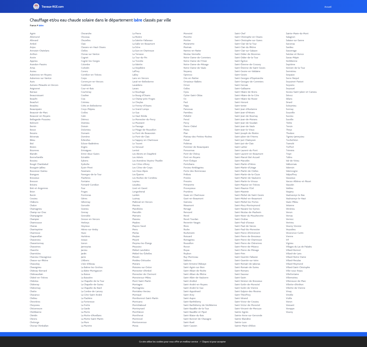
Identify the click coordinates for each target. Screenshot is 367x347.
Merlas (135, 233)
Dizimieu (85, 122)
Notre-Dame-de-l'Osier (195, 61)
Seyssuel (290, 88)
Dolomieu (86, 129)
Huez (83, 233)
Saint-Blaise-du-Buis (194, 315)
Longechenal (138, 191)
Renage (187, 208)
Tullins (289, 157)
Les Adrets (137, 157)
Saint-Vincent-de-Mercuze (248, 308)
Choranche (86, 33)
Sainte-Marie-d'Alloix (245, 325)
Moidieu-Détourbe (141, 260)
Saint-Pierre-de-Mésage (247, 250)
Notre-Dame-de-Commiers (197, 57)
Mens (135, 229)
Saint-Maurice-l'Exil (244, 188)
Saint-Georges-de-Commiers (249, 81)
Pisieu (186, 129)
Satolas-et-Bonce (295, 54)
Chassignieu (35, 267)
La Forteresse (87, 301)
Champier (34, 219)
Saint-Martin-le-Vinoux (246, 181)
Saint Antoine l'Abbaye (195, 263)
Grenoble (85, 215)
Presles (187, 178)
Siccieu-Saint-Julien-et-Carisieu (301, 92)
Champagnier (36, 215)
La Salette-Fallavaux (142, 40)
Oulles (187, 88)
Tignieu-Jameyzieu (295, 136)
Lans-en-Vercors (140, 78)
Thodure (290, 133)
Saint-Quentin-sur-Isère (246, 260)
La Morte (85, 312)
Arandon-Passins (38, 64)
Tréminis (290, 150)
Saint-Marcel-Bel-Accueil (247, 157)
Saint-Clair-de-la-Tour (246, 43)
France (33, 25)
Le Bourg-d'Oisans (141, 95)
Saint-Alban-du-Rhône (195, 274)
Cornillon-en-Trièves (91, 74)
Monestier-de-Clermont (144, 274)
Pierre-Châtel (190, 126)
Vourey (289, 312)
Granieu (85, 208)
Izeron (84, 243)
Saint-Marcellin (242, 160)
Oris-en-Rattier (191, 78)
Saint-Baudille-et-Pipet (195, 312)
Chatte (33, 291)
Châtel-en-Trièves (39, 277)
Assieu (33, 71)
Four (83, 188)
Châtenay (34, 284)
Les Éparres (138, 174)
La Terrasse (138, 54)
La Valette (137, 64)
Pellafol (187, 116)
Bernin (33, 126)
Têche (289, 122)
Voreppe (290, 308)
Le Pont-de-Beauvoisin (143, 133)
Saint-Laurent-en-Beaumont (249, 153)
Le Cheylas (137, 102)
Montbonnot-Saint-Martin (145, 298)
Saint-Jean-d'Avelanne (246, 109)
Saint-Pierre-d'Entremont (247, 233)
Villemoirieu (292, 277)
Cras (83, 98)
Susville (289, 119)
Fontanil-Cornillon (90, 184)
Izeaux (84, 239)
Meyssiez (136, 246)
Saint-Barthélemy (192, 301)
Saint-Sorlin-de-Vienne (246, 288)
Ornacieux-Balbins (193, 81)
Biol (32, 143)
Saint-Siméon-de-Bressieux (248, 281)
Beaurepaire (36, 109)
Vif (287, 239)
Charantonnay (37, 243)
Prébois (187, 174)
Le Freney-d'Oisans (142, 105)
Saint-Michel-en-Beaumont (248, 198)
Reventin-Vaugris (192, 222)
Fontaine (85, 181)
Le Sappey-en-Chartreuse (145, 140)
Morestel (188, 33)
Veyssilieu (291, 229)
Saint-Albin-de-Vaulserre (196, 277)
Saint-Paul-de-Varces (245, 226)
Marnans (136, 215)
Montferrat (137, 315)
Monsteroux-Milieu (141, 277)
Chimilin (33, 315)
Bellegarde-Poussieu (40, 119)
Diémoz (85, 119)
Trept (288, 153)
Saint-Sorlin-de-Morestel (247, 284)
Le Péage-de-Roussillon (144, 129)
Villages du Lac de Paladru (299, 246)
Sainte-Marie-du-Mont (297, 33)
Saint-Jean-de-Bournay (246, 116)
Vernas (289, 215)
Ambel (33, 43)
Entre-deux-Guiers (90, 153)
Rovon (187, 246)
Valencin (290, 167)
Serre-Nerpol (292, 78)
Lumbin (135, 195)
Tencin (289, 126)
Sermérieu (291, 71)
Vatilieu (289, 188)
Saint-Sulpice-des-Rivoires (248, 291)
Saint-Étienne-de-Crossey (248, 64)
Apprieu (34, 61)
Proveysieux (190, 188)
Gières (84, 198)
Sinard (289, 102)
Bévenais (34, 136)
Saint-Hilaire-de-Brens (246, 92)
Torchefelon (292, 140)
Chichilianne (35, 312)
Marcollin (136, 212)
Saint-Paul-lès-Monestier (247, 229)
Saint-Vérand (241, 298)
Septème (290, 64)
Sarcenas (290, 43)
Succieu (289, 116)
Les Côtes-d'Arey (141, 164)
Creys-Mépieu (88, 109)
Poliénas (188, 143)
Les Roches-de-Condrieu (144, 178)
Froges (84, 191)
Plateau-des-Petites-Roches (198, 136)
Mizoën (135, 257)
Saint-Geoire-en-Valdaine (247, 71)
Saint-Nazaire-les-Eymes (247, 208)
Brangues (34, 174)
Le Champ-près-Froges (143, 98)
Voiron (289, 301)
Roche (187, 229)
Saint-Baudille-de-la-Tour (196, 308)
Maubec (136, 222)
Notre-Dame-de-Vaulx (195, 67)
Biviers (33, 147)
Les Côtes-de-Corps (142, 167)
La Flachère (86, 298)
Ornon (187, 85)
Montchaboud (139, 305)
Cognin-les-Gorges (90, 61)
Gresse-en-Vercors (90, 219)
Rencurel (188, 212)
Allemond (35, 37)
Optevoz (188, 74)
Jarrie (83, 257)
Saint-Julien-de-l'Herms (246, 136)
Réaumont (189, 205)
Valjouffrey (291, 174)
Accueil (327, 6)
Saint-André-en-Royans (196, 284)
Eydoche (85, 164)
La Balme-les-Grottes (92, 267)
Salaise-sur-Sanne (295, 40)
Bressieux (34, 178)
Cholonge (34, 322)
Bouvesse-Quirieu (38, 171)
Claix (83, 43)
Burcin (33, 195)
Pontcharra (189, 164)
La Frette (85, 305)
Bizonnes (34, 150)
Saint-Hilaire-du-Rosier (246, 98)
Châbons (34, 202)
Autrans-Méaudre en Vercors (44, 85)
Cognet (84, 57)
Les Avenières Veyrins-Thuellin (147, 160)
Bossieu (33, 160)
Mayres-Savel (139, 226)
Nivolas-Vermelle (192, 54)
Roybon (187, 253)
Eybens (84, 160)
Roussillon (189, 243)
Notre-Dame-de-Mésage (196, 64)
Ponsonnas (189, 150)
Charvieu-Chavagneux (40, 257)
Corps (84, 78)
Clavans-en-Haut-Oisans (93, 47)
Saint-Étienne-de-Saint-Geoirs (250, 67)
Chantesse (35, 233)
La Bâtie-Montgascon (91, 270)
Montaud (136, 294)
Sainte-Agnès (241, 312)
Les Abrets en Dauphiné (144, 153)
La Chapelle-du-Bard (91, 288)
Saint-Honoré (241, 102)
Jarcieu (84, 250)
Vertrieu (290, 222)
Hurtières (85, 236)
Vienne (289, 236)
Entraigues (86, 150)
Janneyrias (86, 246)
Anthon (33, 54)
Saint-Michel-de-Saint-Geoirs (249, 195)
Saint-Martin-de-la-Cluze (247, 174)
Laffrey (135, 71)
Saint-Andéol (190, 281)
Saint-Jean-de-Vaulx (245, 126)
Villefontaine (292, 274)
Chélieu (33, 298)
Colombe (85, 64)
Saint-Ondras (241, 219)
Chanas (33, 226)
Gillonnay (85, 202)
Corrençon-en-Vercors (92, 81)
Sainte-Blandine (243, 318)
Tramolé (290, 143)
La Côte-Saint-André (91, 294)
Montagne (137, 284)
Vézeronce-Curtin (294, 233)
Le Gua (135, 112)
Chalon (33, 205)
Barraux (33, 92)
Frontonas (86, 195)
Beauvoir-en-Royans (40, 116)
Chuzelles (86, 40)
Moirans (136, 263)
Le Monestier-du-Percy (143, 119)
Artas (32, 67)
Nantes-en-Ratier (192, 50)
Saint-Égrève (241, 61)
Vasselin (290, 184)
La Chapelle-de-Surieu (92, 284)
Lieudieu (136, 184)
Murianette (189, 43)
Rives (186, 226)
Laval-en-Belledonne (143, 81)
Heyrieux (85, 226)
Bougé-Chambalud (39, 164)
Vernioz (289, 219)
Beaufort (34, 102)
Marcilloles (137, 208)
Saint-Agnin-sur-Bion (194, 267)
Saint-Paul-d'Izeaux (244, 222)
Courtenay (86, 92)
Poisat (187, 140)
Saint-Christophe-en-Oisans (248, 37)
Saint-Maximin (242, 191)
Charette (34, 250)
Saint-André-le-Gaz (193, 288)
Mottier (187, 40)
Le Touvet (137, 143)
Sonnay (289, 109)
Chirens (33, 318)
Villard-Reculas (293, 260)
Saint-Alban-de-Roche (195, 270)
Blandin (33, 153)
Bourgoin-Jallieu (37, 167)
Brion (32, 191)
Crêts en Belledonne (91, 105)
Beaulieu (34, 105)
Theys (289, 129)
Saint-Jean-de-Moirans (246, 119)
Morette (188, 37)
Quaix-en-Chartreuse (194, 195)
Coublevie (86, 85)
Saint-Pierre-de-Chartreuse (248, 239)
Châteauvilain (36, 274)
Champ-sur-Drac (38, 212)
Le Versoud (137, 147)
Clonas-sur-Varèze (90, 54)
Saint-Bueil (189, 322)
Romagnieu (189, 239)
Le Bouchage (138, 92)
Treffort (290, 147)
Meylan (136, 236)
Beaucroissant (37, 95)
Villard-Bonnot (293, 250)
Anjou (33, 47)
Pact (186, 102)
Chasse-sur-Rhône (39, 260)
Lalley (135, 74)
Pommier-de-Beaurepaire (196, 147)
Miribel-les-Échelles (142, 253)
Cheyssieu (35, 305)
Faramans (85, 171)
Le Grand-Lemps (140, 109)
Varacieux (290, 178)
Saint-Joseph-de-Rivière (247, 133)
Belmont (34, 122)
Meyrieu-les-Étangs (142, 243)
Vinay (289, 291)
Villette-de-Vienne (295, 288)
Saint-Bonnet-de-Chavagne (197, 318)
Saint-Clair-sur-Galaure (246, 50)
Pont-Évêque (190, 160)
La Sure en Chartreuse (143, 50)
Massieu (136, 219)
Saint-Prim (240, 253)
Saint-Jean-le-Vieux (244, 129)
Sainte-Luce (241, 322)
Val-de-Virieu (292, 160)
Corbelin (85, 67)
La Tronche (137, 61)
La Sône (136, 47)
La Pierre (136, 33)
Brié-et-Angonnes (39, 188)
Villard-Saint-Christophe (298, 267)
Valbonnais (291, 164)
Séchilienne (291, 61)
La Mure (85, 322)
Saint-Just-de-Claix (244, 143)
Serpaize (290, 74)
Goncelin (85, 205)
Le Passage (138, 126)
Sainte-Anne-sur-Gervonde (248, 315)
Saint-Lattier (241, 147)
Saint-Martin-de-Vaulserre (248, 178)
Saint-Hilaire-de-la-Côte (247, 95)
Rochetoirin (189, 233)
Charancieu (35, 239)
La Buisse (85, 274)
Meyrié (135, 239)
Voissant (290, 305)
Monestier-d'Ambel (142, 270)
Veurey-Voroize (293, 226)
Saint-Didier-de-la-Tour (246, 57)
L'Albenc (85, 260)
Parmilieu (188, 112)
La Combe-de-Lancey (92, 291)
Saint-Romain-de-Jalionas (247, 263)
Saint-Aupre (190, 298)
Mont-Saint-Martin (141, 281)
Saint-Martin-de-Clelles (246, 171)
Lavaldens (137, 85)
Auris (32, 81)
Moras (135, 325)
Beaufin (33, 98)
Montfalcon (138, 312)
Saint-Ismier (241, 105)
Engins (84, 147)
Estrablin (85, 157)
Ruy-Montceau (191, 257)
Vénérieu (290, 208)
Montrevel (137, 318)
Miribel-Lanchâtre (141, 250)
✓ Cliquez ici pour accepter (212, 341)
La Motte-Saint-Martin (92, 318)
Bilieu (32, 140)
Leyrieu (135, 181)
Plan (186, 133)
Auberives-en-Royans (41, 74)
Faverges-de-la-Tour (91, 174)
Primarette (189, 184)
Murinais (188, 47)
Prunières (188, 191)
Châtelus (34, 281)
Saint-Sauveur (242, 274)
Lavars (135, 88)
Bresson (34, 181)
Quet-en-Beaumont (193, 198)
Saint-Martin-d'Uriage (245, 167)
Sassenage (291, 50)
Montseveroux (139, 322)
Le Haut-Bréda (139, 116)
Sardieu (289, 47)
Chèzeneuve (36, 308)
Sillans (289, 98)
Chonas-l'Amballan (39, 325)
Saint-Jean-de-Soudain (246, 122)
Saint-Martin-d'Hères (245, 164)
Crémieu (85, 102)
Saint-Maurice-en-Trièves (247, 184)
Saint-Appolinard (192, 291)
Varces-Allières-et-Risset (298, 181)
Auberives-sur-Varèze (40, 78)
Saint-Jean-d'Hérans (245, 112)
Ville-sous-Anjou (294, 270)
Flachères (85, 178)
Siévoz (289, 95)
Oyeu (186, 92)
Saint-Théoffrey (243, 294)
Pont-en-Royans (192, 157)
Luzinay (136, 198)
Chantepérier (36, 229)
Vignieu (289, 243)
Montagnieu (138, 288)
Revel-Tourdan (191, 219)
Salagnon (290, 37)
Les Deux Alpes (140, 171)
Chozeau (85, 37)
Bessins (33, 133)
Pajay (186, 105)
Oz (185, 98)
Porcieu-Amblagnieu (194, 167)
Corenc (84, 71)
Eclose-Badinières (90, 143)
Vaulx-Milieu (292, 202)
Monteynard (138, 308)
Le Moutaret (138, 122)
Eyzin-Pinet (87, 167)
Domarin (85, 133)
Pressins (188, 181)
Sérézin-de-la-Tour (295, 67)
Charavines (35, 246)
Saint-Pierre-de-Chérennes (248, 243)
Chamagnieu (36, 208)
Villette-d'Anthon (294, 284)
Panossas (188, 109)
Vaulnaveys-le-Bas (295, 195)
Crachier (85, 95)
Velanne (290, 205)
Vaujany (290, 191)
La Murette (86, 325)
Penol (186, 119)
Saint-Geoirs (241, 74)
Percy (186, 122)
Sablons (187, 260)
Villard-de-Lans (293, 253)
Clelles (84, 50)
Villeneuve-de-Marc (296, 281)
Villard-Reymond (294, 263)
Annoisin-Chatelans (39, 50)
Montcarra (137, 301)
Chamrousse (36, 222)
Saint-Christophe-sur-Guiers (248, 40)
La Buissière (87, 277)
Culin (83, 116)
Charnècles (35, 253)
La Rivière (137, 37)
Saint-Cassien (190, 325)
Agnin (33, 33)
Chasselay (35, 263)
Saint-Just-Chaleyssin (245, 140)
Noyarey (188, 71)
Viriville (289, 294)
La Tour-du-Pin (139, 57)
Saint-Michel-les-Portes (246, 202)
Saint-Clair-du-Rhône (245, 47)
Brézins (33, 184)
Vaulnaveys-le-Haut (296, 198)
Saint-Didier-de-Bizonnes (247, 54)
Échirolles (85, 140)
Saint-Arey (189, 294)
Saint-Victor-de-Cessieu (247, 301)
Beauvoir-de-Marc (39, 112)
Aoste (33, 57)
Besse (33, 129)
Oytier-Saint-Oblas (193, 95)
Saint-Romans (242, 270)
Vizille (289, 298)
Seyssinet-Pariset (294, 81)
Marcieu (136, 205)
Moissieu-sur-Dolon (142, 267)
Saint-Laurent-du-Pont (246, 150)
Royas (187, 250)
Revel (186, 215)
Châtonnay (35, 288)
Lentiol (135, 150)
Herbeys (85, 222)
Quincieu (188, 202)
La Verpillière (138, 67)
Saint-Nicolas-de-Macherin (248, 212)
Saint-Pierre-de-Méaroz (247, 246)
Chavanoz (35, 294)
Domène (85, 136)
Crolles (84, 112)
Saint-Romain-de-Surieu (247, 267)
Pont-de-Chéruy (192, 153)
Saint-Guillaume (242, 88)
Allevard (34, 40)
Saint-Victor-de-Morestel (247, 305)
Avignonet (35, 88)
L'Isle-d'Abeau (88, 263)
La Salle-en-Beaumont (143, 43)
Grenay (84, 212)
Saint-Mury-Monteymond (247, 205)
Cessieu (33, 198)
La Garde (85, 308)
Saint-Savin (240, 277)
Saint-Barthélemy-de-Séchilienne (200, 305)
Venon (289, 212)
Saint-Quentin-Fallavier (246, 257)
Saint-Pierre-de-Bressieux (248, 236)
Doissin (84, 126)
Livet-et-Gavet (139, 188)
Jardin (83, 253)
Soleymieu (291, 105)
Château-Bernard (38, 270)
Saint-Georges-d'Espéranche (249, 78)
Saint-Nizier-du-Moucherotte (249, 215)
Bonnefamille (36, 157)
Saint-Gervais (241, 85)
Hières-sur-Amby (89, 229)
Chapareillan (36, 236)
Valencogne (292, 171)
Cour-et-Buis (87, 88)
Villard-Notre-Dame (296, 257)
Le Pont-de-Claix (141, 136)
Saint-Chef (240, 33)
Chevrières (35, 301)
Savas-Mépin (292, 57)
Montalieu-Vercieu (141, 291)
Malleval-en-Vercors (142, 202)
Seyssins (290, 85)
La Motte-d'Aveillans (91, 315)
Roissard (188, 236)
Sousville (290, 112)
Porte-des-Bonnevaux (195, 171)
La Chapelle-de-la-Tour (92, 281)
